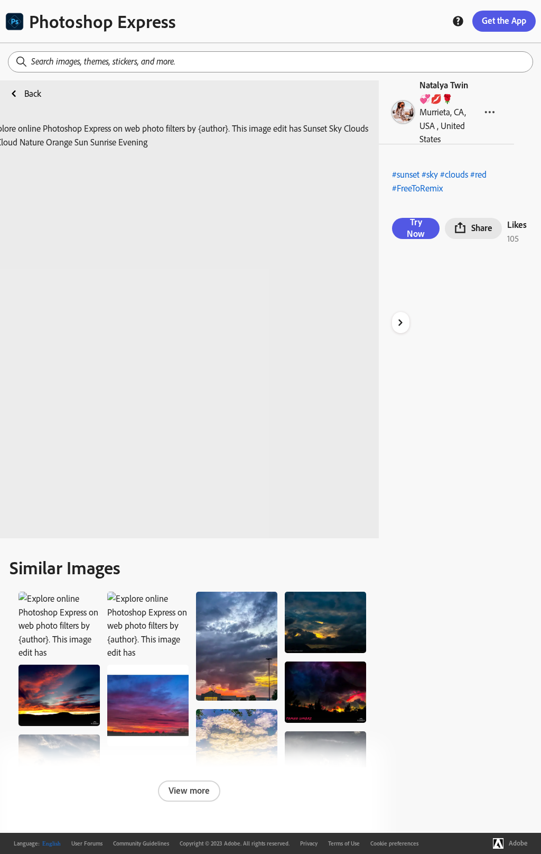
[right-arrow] (400, 322)
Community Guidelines (141, 843)
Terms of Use (344, 843)
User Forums (86, 843)
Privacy (309, 843)
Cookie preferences (394, 843)
